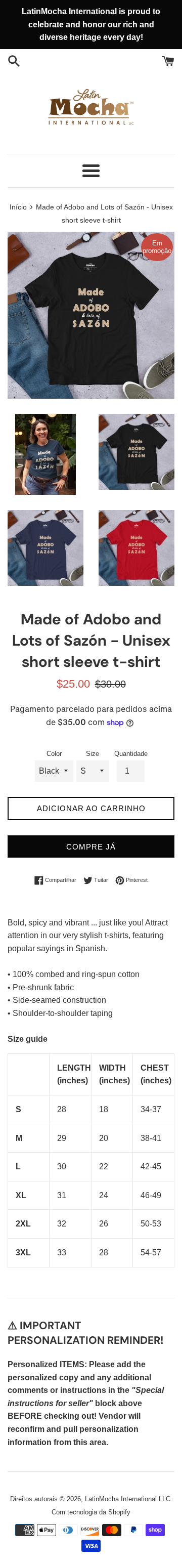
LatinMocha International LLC (127, 1499)
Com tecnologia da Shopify (91, 1512)
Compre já (91, 846)
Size (92, 753)
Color (54, 753)
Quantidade (131, 753)
